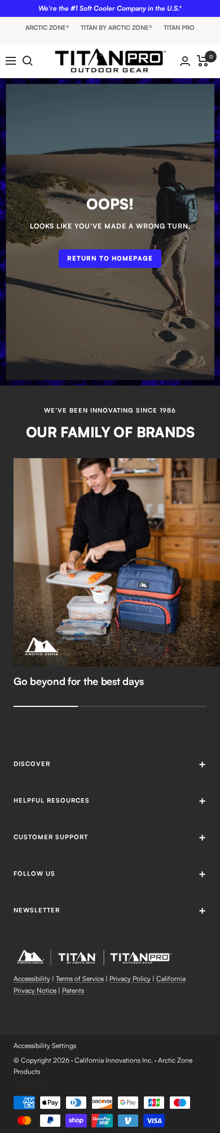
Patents (73, 990)
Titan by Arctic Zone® (116, 28)
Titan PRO (179, 28)
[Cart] (203, 60)
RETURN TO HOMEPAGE (110, 258)
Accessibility (32, 978)
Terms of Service (80, 978)
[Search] (28, 61)
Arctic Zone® (47, 28)
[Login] (185, 61)
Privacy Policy (130, 978)
